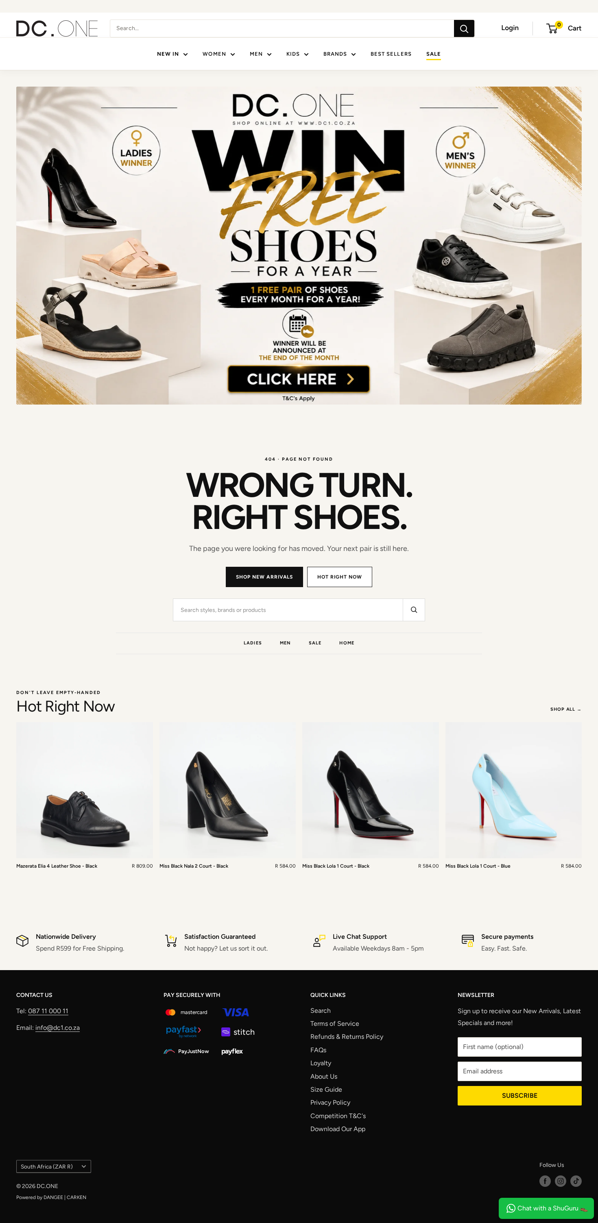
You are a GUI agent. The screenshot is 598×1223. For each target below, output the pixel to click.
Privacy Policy (330, 1102)
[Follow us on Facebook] (545, 1181)
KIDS (293, 54)
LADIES (253, 643)
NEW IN (168, 54)
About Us (323, 1076)
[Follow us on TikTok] (576, 1181)
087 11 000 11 (48, 1011)
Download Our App (337, 1129)
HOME (346, 643)
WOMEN (214, 54)
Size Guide (326, 1089)
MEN (256, 54)
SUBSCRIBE (519, 1095)
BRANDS (335, 54)
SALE (433, 54)
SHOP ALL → (566, 709)
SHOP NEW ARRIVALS (264, 577)
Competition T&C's (338, 1116)
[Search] (464, 28)
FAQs (318, 1050)
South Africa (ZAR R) (47, 1166)
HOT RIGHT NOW (339, 577)
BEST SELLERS (391, 54)
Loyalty (320, 1063)
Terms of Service (334, 1023)
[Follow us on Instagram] (560, 1181)
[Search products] (414, 610)
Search (320, 1010)
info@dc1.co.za (57, 1027)
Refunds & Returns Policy (346, 1036)
